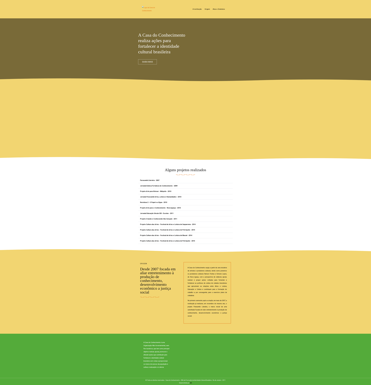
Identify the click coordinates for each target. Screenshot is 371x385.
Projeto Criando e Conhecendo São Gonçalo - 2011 (158, 219)
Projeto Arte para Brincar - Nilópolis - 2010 (155, 191)
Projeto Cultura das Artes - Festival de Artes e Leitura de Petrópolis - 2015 (167, 241)
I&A (191, 383)
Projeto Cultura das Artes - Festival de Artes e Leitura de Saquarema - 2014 (168, 224)
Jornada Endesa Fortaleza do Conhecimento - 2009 (158, 186)
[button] (185, 180)
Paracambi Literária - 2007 (149, 180)
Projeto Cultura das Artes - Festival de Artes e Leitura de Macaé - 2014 (166, 235)
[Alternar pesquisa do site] (228, 9)
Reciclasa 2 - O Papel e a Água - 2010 (153, 202)
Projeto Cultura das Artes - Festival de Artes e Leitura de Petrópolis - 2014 (167, 230)
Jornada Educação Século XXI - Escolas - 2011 (157, 213)
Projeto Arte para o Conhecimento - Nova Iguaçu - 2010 (160, 208)
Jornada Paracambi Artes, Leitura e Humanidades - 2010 (160, 197)
